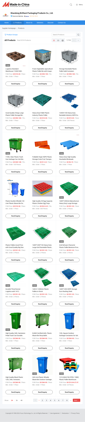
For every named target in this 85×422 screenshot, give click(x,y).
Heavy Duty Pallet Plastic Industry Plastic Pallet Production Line (40, 115)
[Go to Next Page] (78, 40)
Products (18, 23)
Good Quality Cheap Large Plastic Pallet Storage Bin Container (15, 115)
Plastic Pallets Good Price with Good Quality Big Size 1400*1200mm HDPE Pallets (15, 247)
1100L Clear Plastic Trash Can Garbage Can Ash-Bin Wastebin (14, 159)
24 (12, 400)
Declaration (65, 413)
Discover (50, 23)
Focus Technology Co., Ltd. (28, 413)
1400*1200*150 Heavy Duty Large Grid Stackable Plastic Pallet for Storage (42, 247)
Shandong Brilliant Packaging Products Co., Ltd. (32, 13)
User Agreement (55, 413)
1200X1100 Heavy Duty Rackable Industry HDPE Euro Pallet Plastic (69, 115)
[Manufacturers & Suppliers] (16, 4)
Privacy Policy (75, 413)
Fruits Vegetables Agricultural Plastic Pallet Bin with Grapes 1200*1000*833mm (42, 71)
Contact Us (62, 23)
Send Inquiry (15, 84)
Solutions (40, 23)
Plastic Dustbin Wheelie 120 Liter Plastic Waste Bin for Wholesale (15, 203)
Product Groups (12, 35)
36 (17, 400)
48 (21, 400)
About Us (29, 23)
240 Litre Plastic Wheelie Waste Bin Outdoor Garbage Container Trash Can (42, 379)
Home (6, 23)
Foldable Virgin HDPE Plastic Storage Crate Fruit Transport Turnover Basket (42, 159)
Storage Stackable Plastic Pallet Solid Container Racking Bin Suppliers (68, 71)
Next (75, 400)
